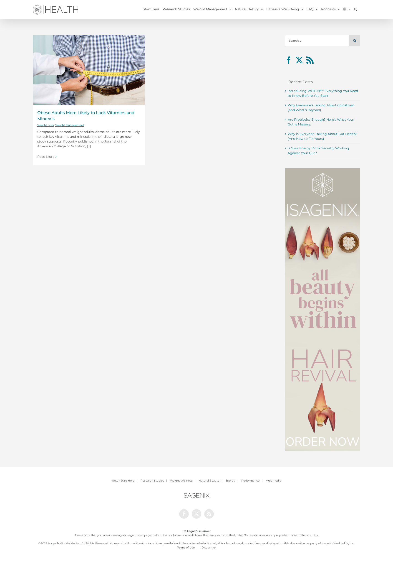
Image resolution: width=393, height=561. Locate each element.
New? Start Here (123, 480)
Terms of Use (186, 547)
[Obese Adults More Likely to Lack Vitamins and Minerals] (89, 70)
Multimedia (273, 480)
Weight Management (69, 125)
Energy (230, 480)
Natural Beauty (209, 480)
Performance (250, 480)
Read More (45, 157)
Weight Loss (45, 125)
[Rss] (310, 60)
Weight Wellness (181, 480)
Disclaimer (209, 547)
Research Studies (152, 480)
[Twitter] (299, 60)
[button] (355, 9)
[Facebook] (288, 60)
